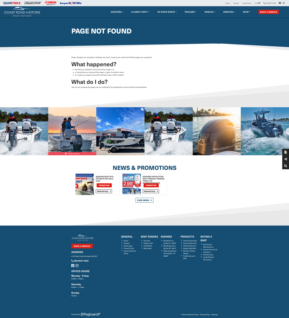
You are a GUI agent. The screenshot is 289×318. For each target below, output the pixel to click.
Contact (236, 3)
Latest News (246, 3)
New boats (147, 248)
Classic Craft (139, 11)
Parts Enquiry (208, 254)
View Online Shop (190, 241)
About (228, 3)
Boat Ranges (149, 236)
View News (143, 200)
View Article (103, 191)
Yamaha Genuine (189, 246)
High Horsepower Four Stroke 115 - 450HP (170, 253)
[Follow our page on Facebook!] (280, 3)
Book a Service (268, 12)
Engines (166, 236)
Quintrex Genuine (190, 243)
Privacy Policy (129, 248)
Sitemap (214, 314)
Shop (246, 11)
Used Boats (147, 246)
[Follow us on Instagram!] (77, 266)
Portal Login (128, 246)
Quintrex (116, 11)
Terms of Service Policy (190, 314)
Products (187, 236)
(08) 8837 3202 (81, 260)
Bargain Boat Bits (189, 248)
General (127, 236)
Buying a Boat (206, 238)
